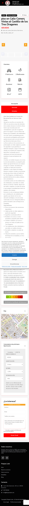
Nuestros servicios (5, 470)
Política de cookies (6, 266)
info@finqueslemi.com (18, 4)
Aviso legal (24, 266)
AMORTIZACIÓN (10, 361)
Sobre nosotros (5, 472)
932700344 (6, 490)
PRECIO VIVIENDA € (11, 354)
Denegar (14, 259)
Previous (2, 54)
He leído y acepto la (12, 431)
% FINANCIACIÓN (10, 375)
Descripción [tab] (14, 104)
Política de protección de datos (12, 431)
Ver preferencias (14, 264)
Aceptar (14, 255)
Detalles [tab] (14, 111)
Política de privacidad (16, 266)
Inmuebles (3, 475)
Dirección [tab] (14, 107)
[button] (26, 240)
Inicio (2, 467)
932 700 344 (15, 3)
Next (26, 54)
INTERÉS (8, 368)
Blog (2, 477)
